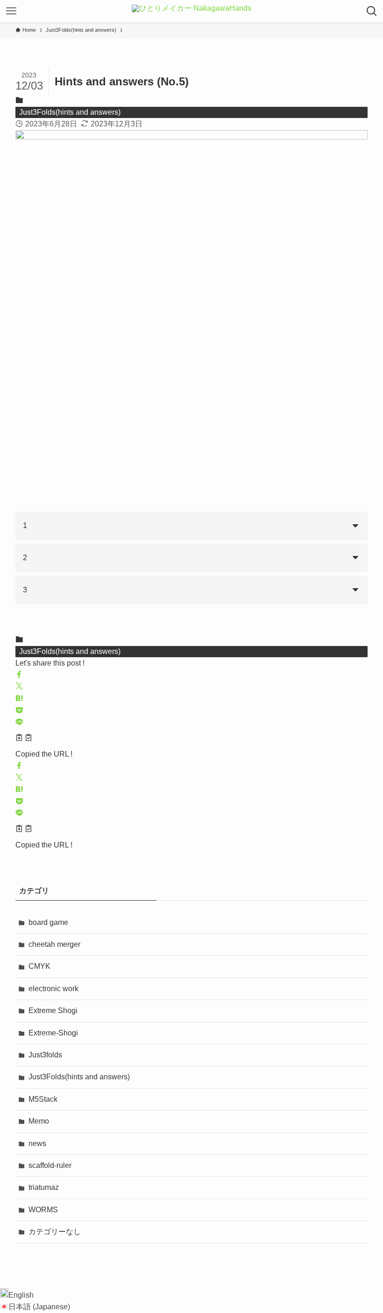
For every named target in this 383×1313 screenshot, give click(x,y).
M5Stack (42, 1099)
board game (48, 922)
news (37, 1143)
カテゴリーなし (54, 1232)
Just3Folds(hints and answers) (70, 112)
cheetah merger (54, 944)
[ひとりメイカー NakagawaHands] (191, 11)
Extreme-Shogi (53, 1033)
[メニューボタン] (11, 11)
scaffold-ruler (49, 1165)
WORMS (43, 1210)
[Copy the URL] (23, 739)
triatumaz (43, 1187)
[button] (19, 675)
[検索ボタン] (372, 11)
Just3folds (45, 1055)
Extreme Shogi (53, 1010)
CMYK (39, 966)
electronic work (53, 989)
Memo (38, 1121)
